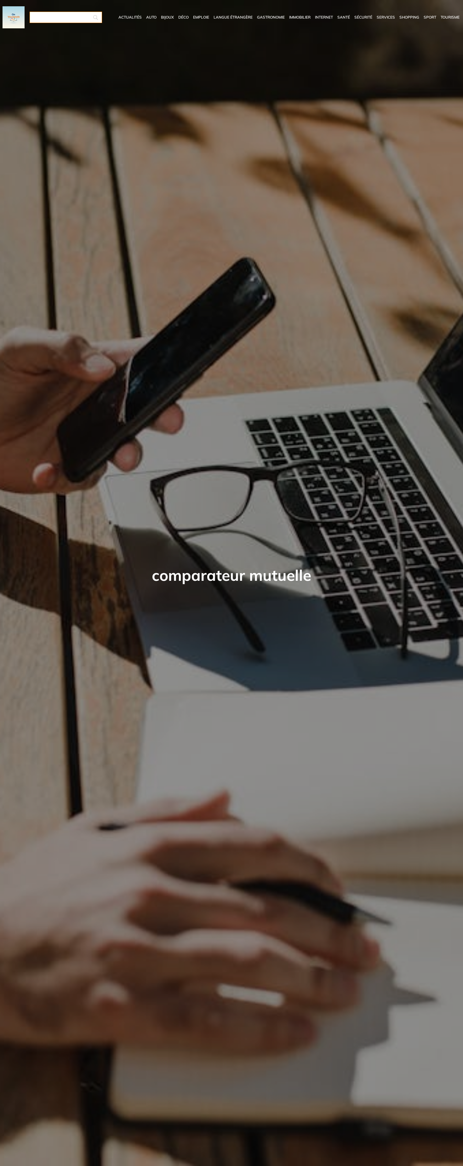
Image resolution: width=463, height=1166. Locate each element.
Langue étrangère (233, 17)
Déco (183, 17)
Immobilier (300, 17)
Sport (430, 17)
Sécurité (363, 17)
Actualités (130, 17)
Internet (324, 17)
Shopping (409, 17)
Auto (151, 17)
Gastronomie (271, 17)
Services (386, 17)
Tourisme (450, 17)
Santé (343, 17)
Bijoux (167, 17)
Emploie (201, 17)
